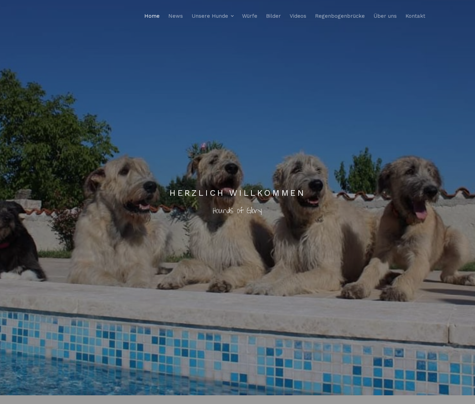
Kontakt (415, 16)
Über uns (385, 16)
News (175, 16)
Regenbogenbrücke (340, 16)
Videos (298, 16)
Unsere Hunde (210, 16)
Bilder (273, 16)
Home (152, 16)
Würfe (249, 16)
